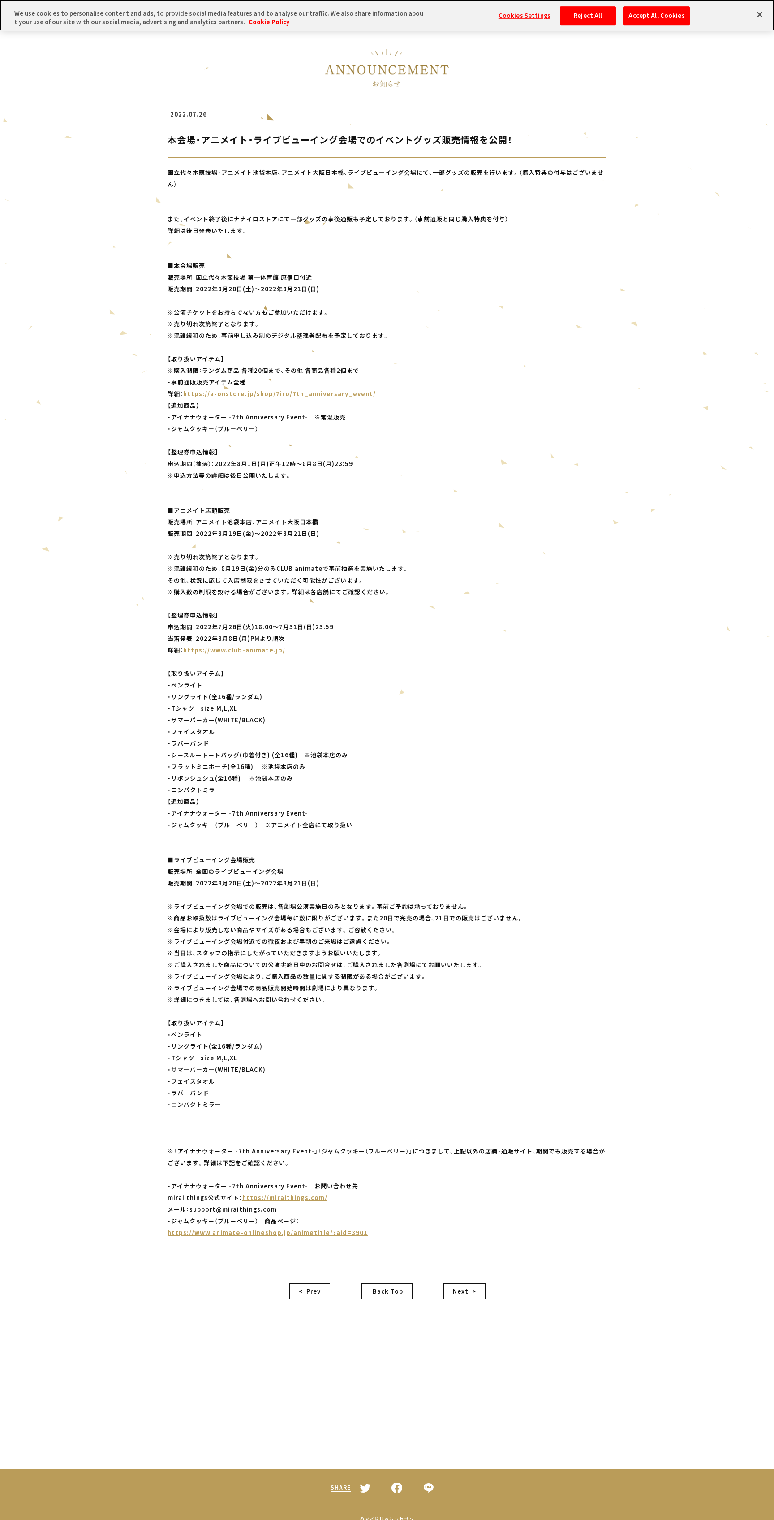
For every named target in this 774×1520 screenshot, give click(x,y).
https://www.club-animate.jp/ (234, 650)
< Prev (310, 1291)
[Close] (760, 14)
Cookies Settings (524, 15)
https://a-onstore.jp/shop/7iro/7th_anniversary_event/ (279, 393)
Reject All (588, 15)
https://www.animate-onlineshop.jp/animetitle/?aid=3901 (268, 1232)
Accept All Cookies (656, 15)
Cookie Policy (269, 22)
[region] (387, 15)
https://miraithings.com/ (284, 1197)
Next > (464, 1291)
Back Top (387, 1291)
